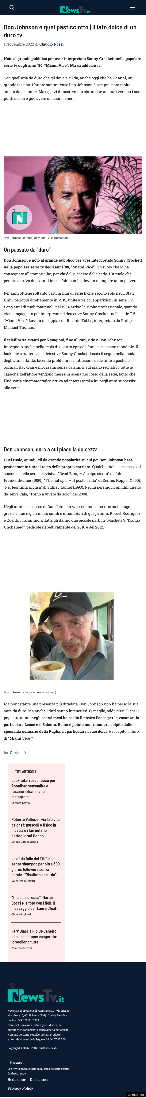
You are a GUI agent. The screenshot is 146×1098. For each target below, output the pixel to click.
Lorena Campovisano (24, 841)
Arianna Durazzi (21, 948)
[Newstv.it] (75, 7)
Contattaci (14, 1053)
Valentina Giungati (23, 881)
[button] (12, 7)
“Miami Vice (82, 266)
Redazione (17, 1079)
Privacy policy (20, 1088)
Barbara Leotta (20, 803)
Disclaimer (39, 1079)
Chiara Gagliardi (21, 914)
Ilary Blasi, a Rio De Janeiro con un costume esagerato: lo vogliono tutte (34, 936)
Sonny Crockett (96, 313)
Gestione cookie (136, 1094)
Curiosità (18, 752)
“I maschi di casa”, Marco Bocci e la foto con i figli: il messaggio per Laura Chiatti (35, 903)
